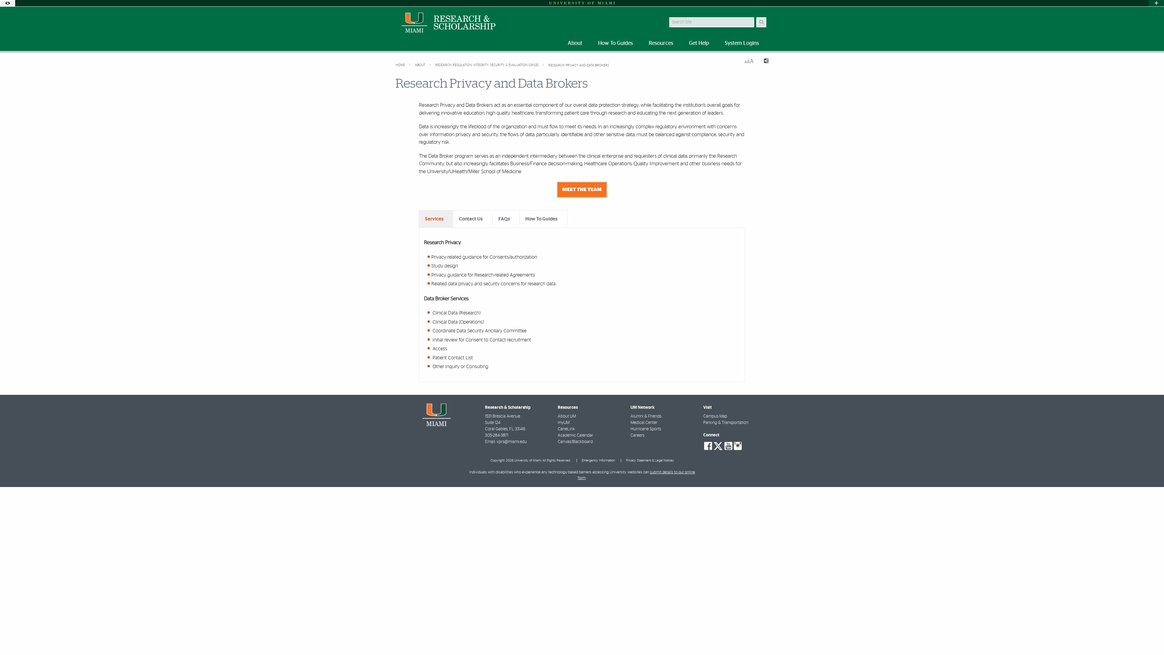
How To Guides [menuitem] (615, 43)
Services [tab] (434, 219)
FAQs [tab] (504, 219)
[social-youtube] (728, 446)
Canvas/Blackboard (575, 442)
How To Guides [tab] (541, 219)
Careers (637, 435)
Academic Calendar (575, 435)
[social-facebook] (708, 446)
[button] (1150, 638)
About (420, 65)
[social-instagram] (738, 446)
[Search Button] (761, 22)
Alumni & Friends (645, 416)
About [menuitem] (575, 43)
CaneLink (566, 429)
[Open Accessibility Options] (7, 3)
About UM (567, 416)
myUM (564, 423)
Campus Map (715, 416)
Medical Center (643, 423)
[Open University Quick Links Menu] (1156, 3)
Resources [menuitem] (661, 43)
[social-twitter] (718, 445)
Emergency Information (598, 460)
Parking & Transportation (725, 423)
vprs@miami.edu (512, 442)
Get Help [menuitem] (699, 43)
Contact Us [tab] (471, 219)
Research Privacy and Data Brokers (578, 65)
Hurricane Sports (645, 429)
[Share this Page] (763, 62)
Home (401, 65)
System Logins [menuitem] (742, 43)
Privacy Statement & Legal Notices (650, 460)
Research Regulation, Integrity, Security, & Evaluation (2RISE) (487, 65)
